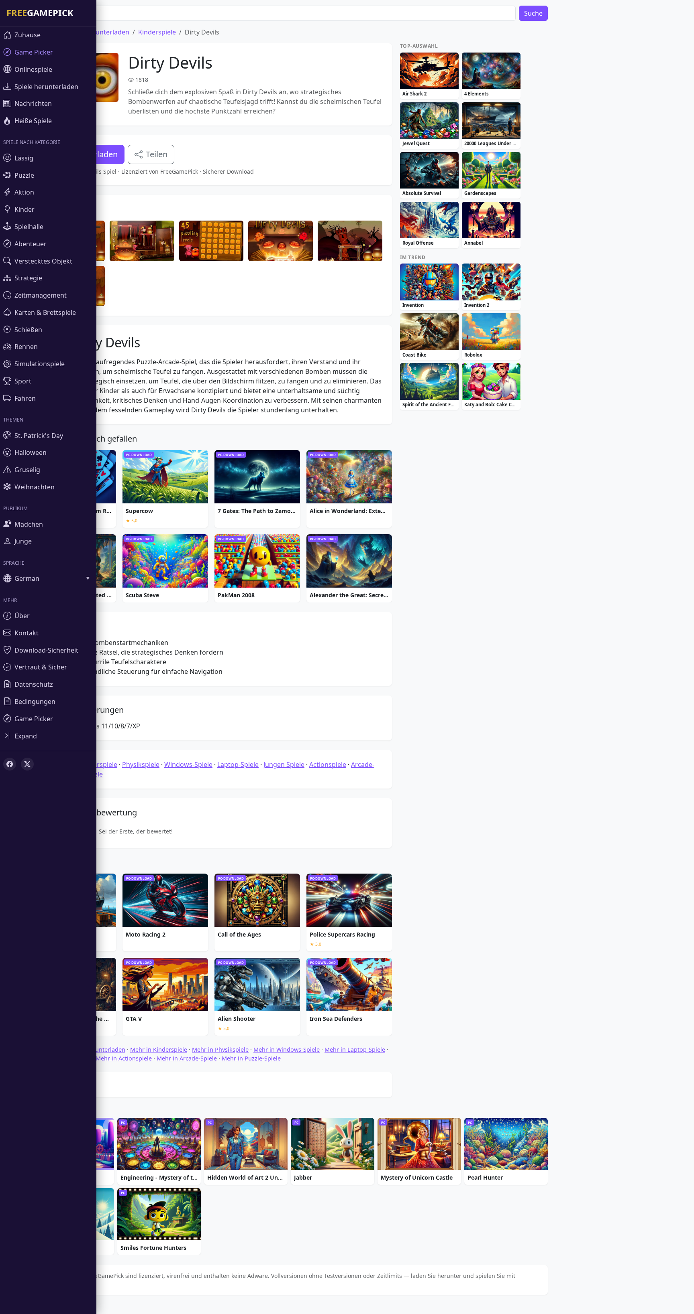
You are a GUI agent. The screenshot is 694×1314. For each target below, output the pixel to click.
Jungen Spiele (283, 764)
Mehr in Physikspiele (220, 1049)
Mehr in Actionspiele (124, 1058)
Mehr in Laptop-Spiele (355, 1049)
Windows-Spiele (188, 764)
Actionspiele (327, 764)
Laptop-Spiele (238, 764)
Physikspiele (140, 764)
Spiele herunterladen (97, 32)
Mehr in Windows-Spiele (286, 1049)
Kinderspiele (157, 32)
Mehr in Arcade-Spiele (187, 1058)
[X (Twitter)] (27, 764)
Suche (533, 13)
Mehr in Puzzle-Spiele (251, 1058)
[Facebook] (9, 764)
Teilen (156, 154)
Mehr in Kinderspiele (158, 1049)
